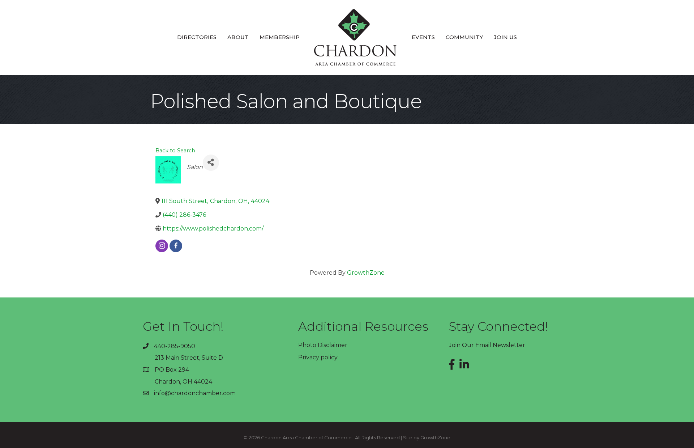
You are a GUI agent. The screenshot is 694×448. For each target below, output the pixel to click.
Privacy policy (318, 357)
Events (423, 37)
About (238, 37)
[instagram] (161, 246)
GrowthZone (366, 272)
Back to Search (175, 150)
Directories (197, 37)
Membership (280, 37)
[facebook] (176, 246)
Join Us (505, 37)
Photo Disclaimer (322, 345)
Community (464, 37)
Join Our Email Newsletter (487, 345)
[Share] (211, 163)
